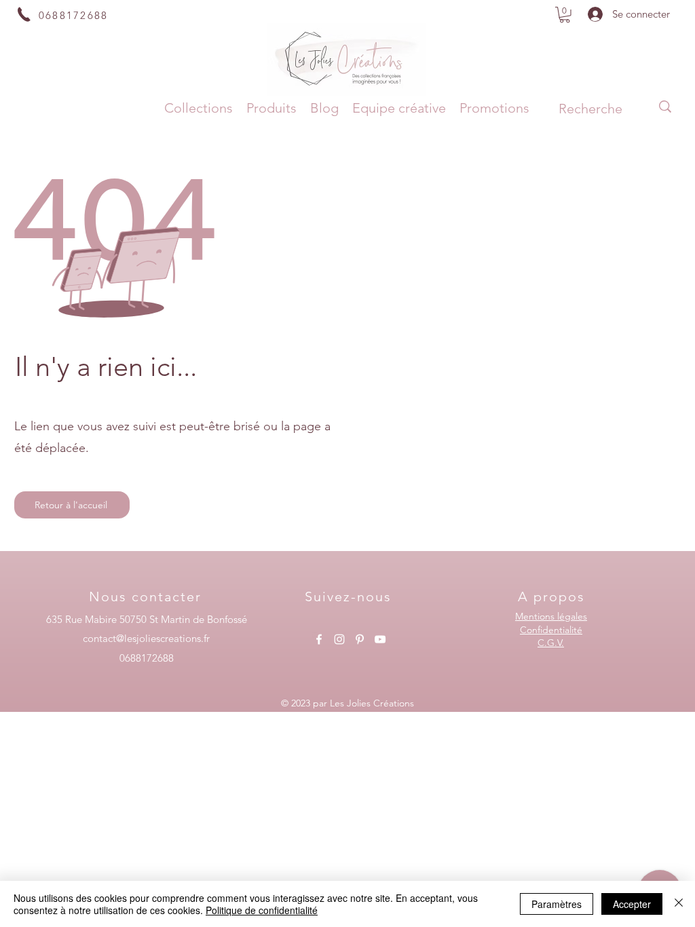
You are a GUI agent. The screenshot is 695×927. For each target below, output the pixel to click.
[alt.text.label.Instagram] (339, 639)
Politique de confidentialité (262, 910)
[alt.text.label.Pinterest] (360, 639)
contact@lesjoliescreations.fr (146, 638)
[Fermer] (679, 904)
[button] (564, 15)
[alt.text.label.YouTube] (380, 639)
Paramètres (556, 904)
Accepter (632, 904)
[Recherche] (665, 106)
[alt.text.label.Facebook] (319, 639)
